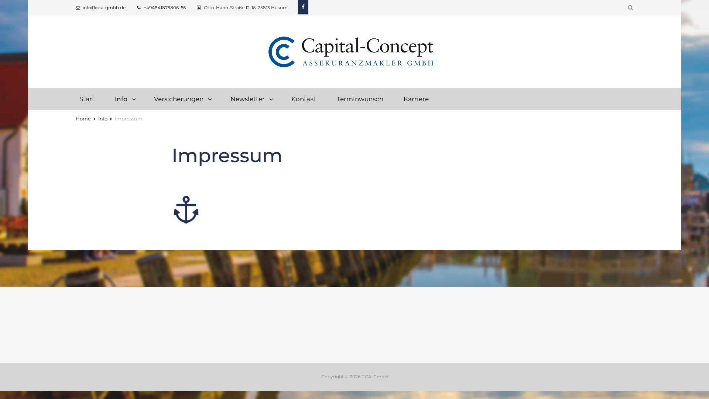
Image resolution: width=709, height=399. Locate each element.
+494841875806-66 (165, 7)
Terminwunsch (360, 99)
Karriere (416, 99)
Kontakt (303, 99)
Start (87, 99)
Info (102, 119)
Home (83, 119)
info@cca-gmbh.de (104, 7)
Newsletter (247, 99)
